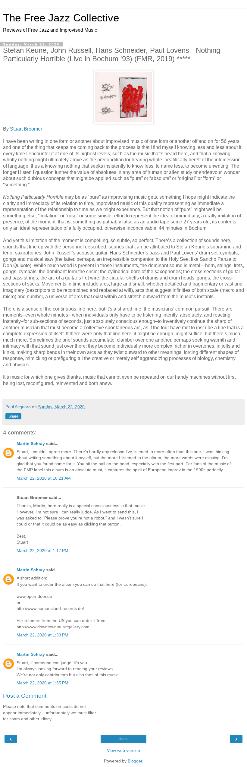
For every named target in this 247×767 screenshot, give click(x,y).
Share (13, 416)
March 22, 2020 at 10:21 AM (44, 478)
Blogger (135, 761)
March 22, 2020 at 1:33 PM (42, 635)
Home (124, 739)
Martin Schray (31, 443)
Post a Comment (24, 696)
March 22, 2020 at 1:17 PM (42, 550)
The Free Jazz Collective (61, 18)
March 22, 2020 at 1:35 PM (42, 682)
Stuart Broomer (26, 128)
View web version (123, 750)
